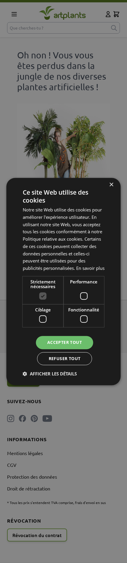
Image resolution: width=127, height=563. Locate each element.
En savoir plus (90, 268)
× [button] (111, 185)
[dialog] (63, 281)
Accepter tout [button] (64, 342)
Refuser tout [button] (65, 358)
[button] (50, 373)
